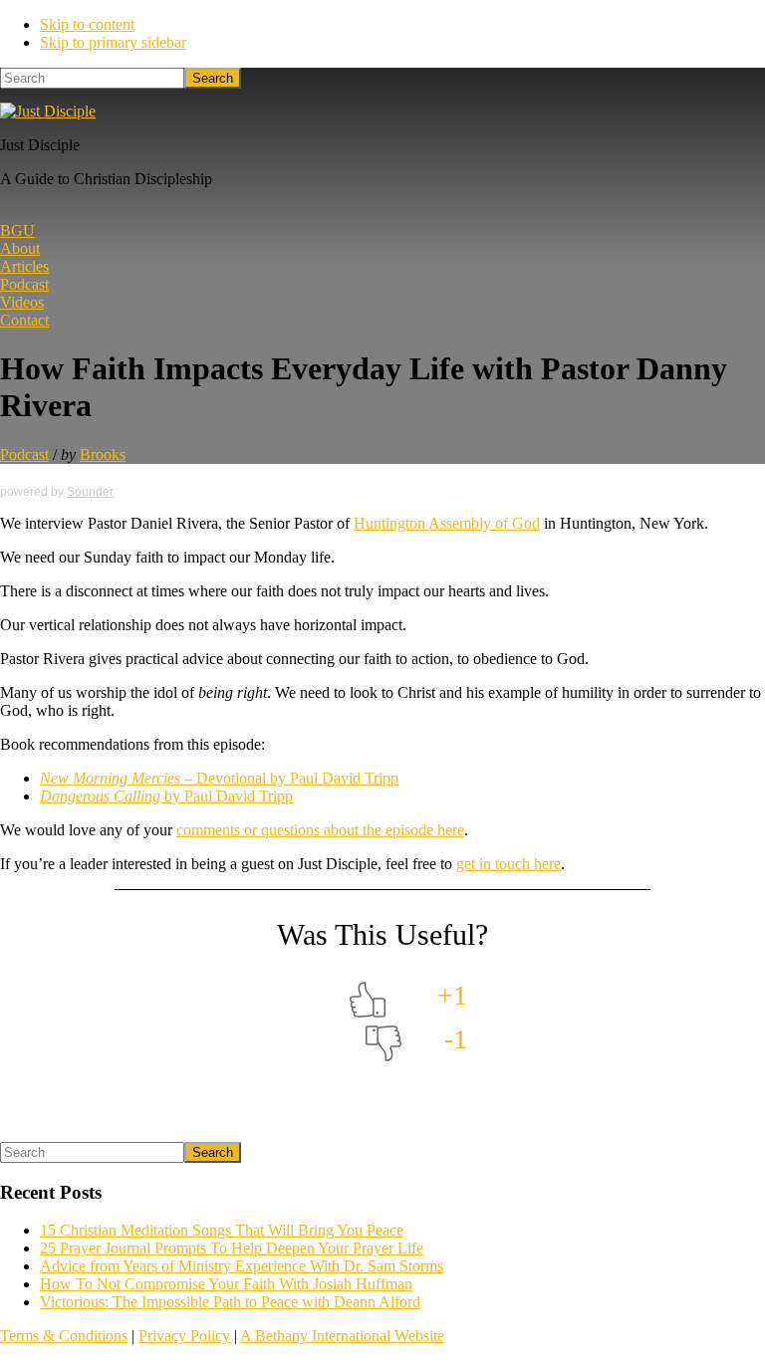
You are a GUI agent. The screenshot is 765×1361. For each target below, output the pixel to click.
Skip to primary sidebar (113, 42)
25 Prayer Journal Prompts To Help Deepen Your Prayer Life (231, 1248)
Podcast (24, 454)
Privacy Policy (184, 1335)
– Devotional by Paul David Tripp (219, 778)
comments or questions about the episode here (320, 829)
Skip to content (87, 24)
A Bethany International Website (342, 1335)
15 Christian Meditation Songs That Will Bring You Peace (221, 1230)
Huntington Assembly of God (447, 523)
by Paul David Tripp (166, 796)
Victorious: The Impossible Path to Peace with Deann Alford (230, 1301)
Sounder (90, 492)
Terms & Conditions (64, 1335)
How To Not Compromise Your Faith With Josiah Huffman (226, 1283)
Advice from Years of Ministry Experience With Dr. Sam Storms (241, 1265)
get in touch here (508, 863)
